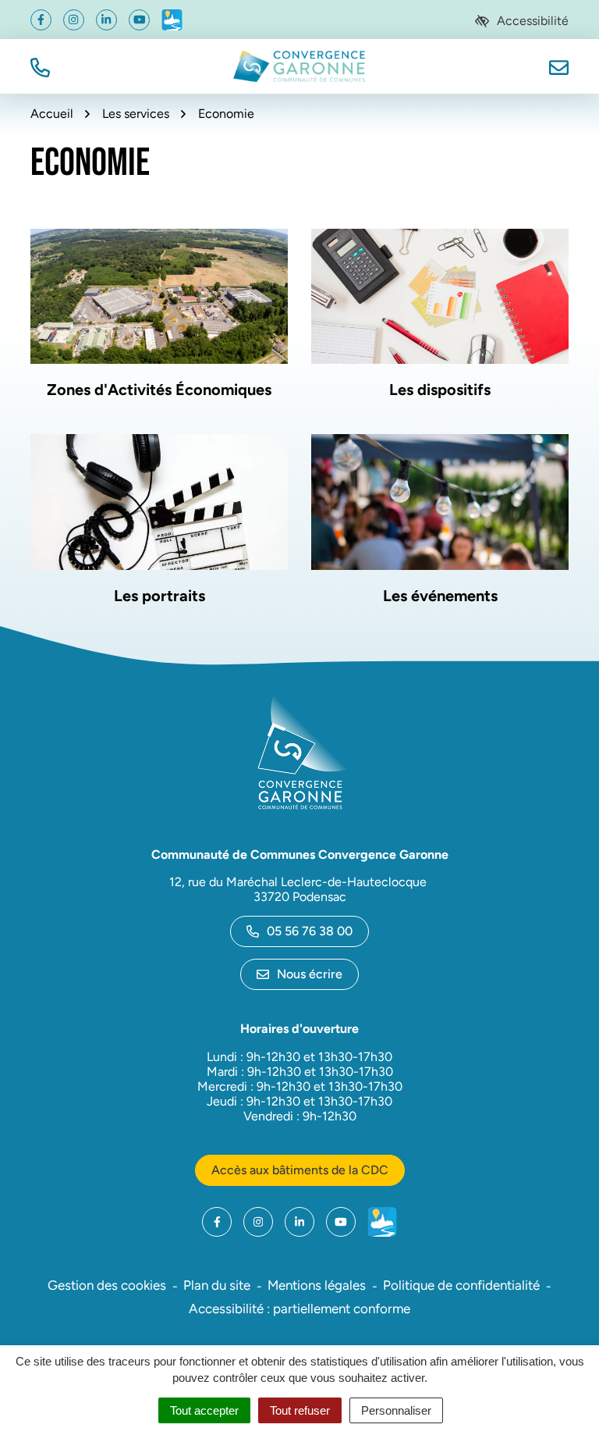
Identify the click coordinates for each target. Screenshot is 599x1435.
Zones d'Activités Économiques (159, 389)
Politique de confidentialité (461, 1285)
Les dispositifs (440, 389)
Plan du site (216, 1285)
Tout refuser (300, 1410)
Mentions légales (317, 1285)
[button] (40, 66)
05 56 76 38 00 (310, 931)
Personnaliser (396, 1410)
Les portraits (159, 595)
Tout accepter (204, 1410)
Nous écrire (309, 974)
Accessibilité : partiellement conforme (299, 1308)
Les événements (440, 595)
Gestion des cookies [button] (107, 1285)
